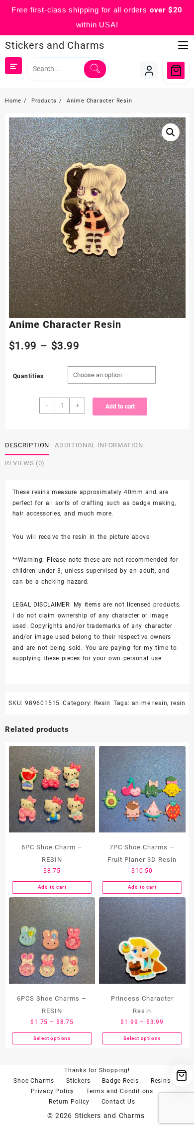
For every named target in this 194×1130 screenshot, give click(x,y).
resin (178, 703)
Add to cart (120, 406)
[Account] (149, 70)
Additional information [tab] (99, 445)
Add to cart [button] (52, 887)
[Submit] (94, 69)
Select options (52, 1038)
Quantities (28, 376)
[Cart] (176, 70)
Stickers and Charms (54, 45)
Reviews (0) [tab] (25, 463)
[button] (171, 132)
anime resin (150, 703)
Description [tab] (27, 445)
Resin (102, 703)
